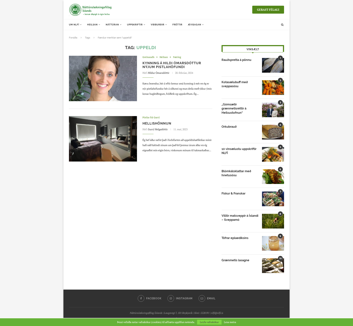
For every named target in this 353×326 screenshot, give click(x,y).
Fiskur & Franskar (233, 193)
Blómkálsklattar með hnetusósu (236, 173)
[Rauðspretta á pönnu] (273, 65)
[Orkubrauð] (273, 132)
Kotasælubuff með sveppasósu (235, 84)
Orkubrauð (229, 126)
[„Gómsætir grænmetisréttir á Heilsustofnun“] (273, 109)
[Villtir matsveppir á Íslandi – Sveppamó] (273, 221)
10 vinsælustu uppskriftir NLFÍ (239, 151)
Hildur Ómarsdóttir (158, 73)
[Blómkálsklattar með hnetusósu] (273, 176)
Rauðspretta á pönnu (236, 60)
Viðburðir (157, 24)
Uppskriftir (135, 24)
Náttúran (112, 24)
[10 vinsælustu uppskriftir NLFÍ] (273, 154)
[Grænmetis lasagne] (273, 265)
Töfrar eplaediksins (235, 238)
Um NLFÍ (74, 24)
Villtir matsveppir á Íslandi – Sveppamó (240, 218)
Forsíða (73, 37)
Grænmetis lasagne (235, 260)
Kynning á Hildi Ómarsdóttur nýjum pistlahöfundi (171, 65)
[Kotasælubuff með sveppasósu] (273, 87)
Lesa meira (230, 322)
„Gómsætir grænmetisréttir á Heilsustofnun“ (234, 108)
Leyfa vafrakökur (209, 322)
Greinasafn (148, 57)
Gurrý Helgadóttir (158, 129)
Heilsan (92, 24)
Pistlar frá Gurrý (151, 117)
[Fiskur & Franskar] (273, 199)
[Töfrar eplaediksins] (273, 243)
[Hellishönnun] (103, 139)
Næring (177, 57)
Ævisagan (194, 24)
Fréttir (177, 24)
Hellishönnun (156, 123)
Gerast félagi (268, 9)
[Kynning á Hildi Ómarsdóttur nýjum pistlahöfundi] (103, 78)
